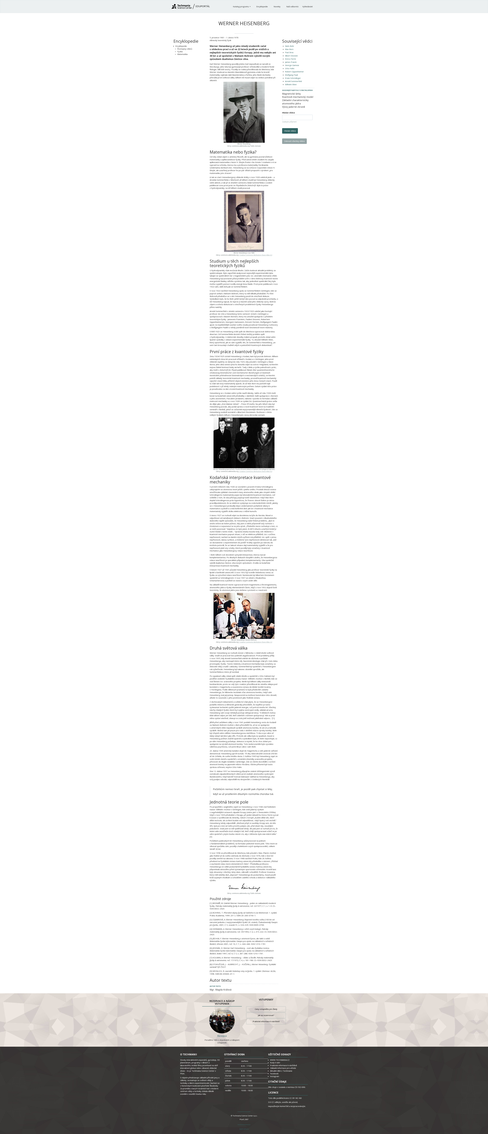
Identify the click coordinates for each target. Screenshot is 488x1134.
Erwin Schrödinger (293, 78)
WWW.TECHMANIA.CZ (279, 1060)
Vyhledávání (307, 6)
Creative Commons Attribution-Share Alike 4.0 (255, 255)
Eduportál (202, 6)
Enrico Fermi (290, 59)
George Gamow (292, 65)
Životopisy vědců (184, 49)
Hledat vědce (288, 112)
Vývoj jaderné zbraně (293, 106)
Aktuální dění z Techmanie (281, 1071)
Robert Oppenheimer (294, 71)
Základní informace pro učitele (283, 1068)
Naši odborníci (292, 6)
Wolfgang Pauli (291, 75)
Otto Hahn (289, 68)
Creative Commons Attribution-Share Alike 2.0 (255, 642)
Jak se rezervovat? (266, 1015)
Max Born (289, 49)
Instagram (274, 1076)
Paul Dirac (289, 52)
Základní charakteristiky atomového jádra (295, 102)
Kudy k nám (275, 1062)
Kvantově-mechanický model (297, 96)
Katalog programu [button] (241, 6)
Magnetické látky (291, 93)
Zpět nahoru (244, 1129)
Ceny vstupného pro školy (266, 1009)
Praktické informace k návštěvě (266, 1021)
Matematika (182, 54)
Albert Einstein (291, 55)
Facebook (274, 1073)
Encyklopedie (262, 6)
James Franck (290, 62)
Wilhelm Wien (291, 84)
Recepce (222, 1036)
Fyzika (180, 51)
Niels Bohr (289, 46)
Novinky (277, 6)
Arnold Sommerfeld (293, 81)
